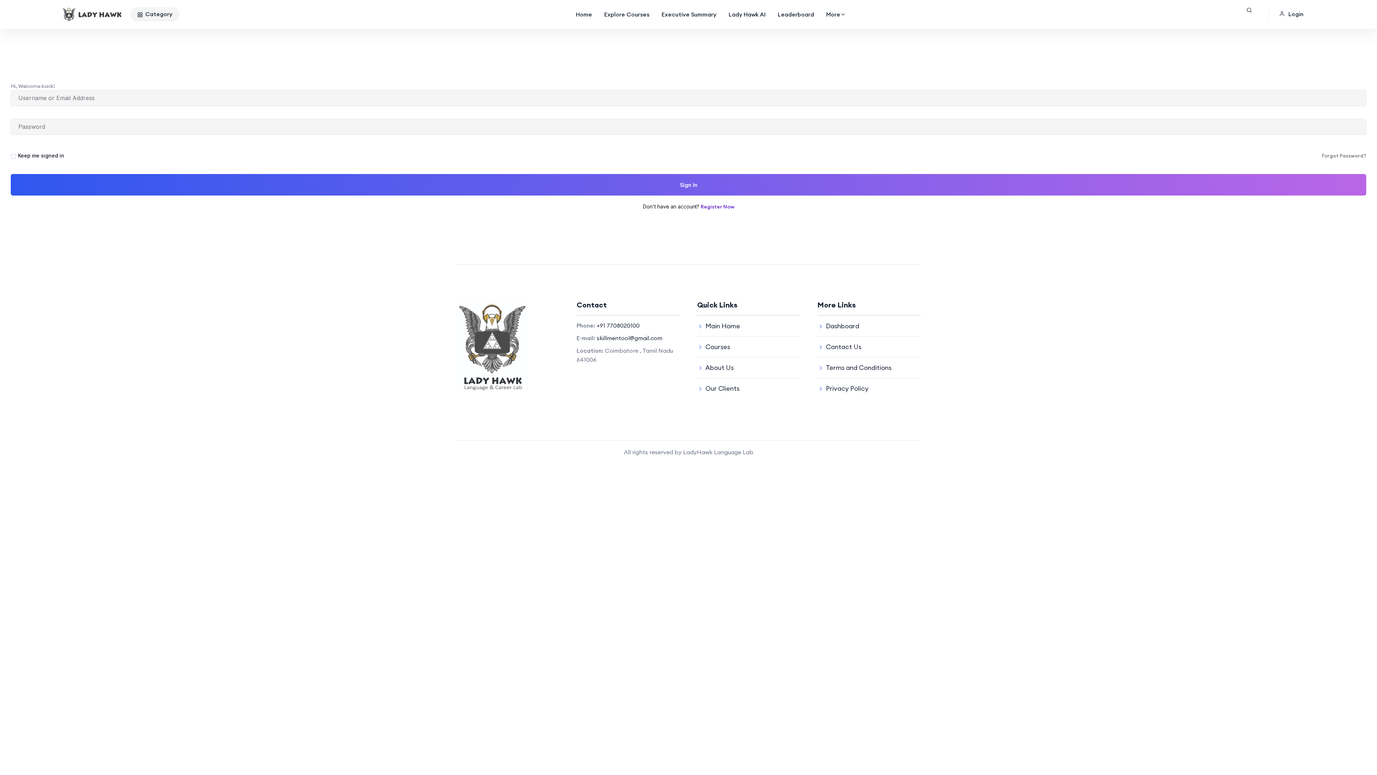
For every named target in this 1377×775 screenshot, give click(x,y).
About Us (719, 367)
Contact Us (843, 347)
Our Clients (722, 388)
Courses (717, 347)
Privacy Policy (847, 388)
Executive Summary (689, 14)
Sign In (688, 184)
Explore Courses (626, 14)
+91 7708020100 (618, 325)
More (833, 14)
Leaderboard (796, 14)
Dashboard (842, 326)
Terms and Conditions (858, 367)
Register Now (717, 206)
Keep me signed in (41, 155)
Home (584, 14)
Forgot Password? (1344, 155)
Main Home (722, 326)
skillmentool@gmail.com (629, 338)
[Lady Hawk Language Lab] (92, 14)
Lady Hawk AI (747, 14)
